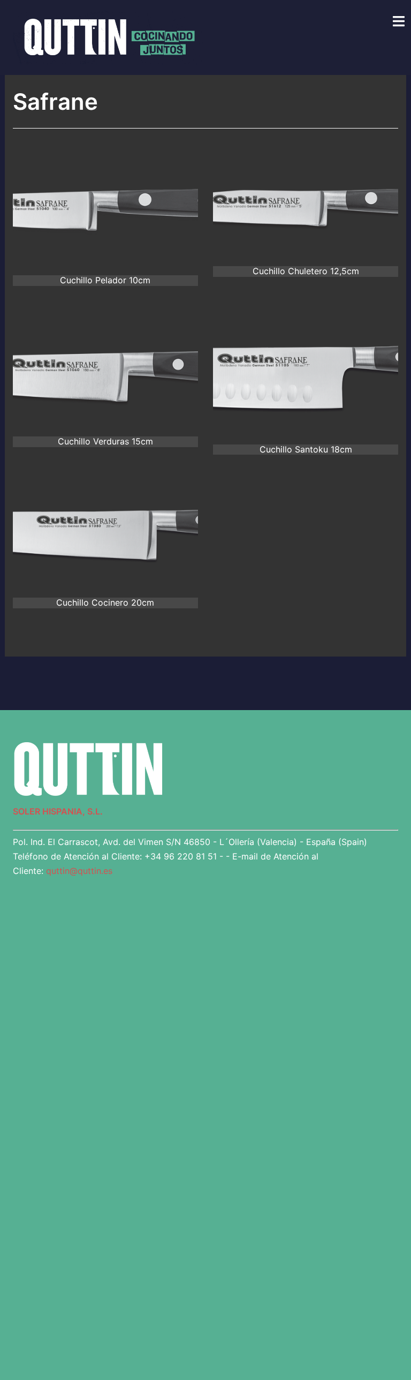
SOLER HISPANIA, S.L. (58, 811)
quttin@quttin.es (79, 870)
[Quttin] (108, 36)
